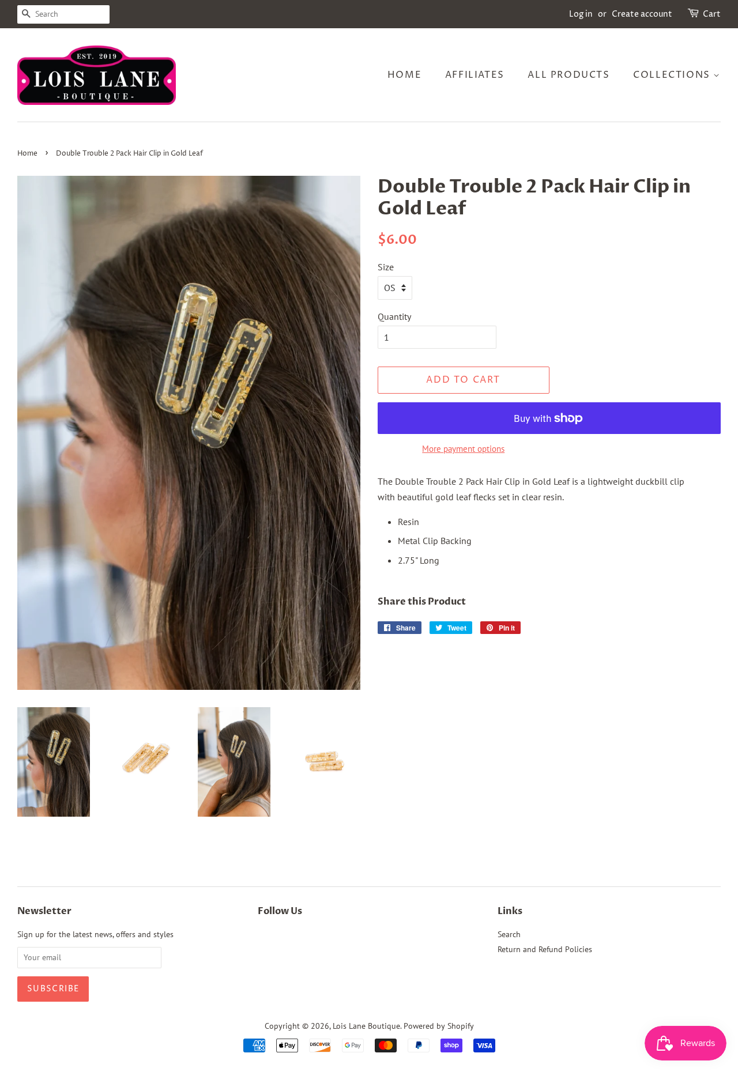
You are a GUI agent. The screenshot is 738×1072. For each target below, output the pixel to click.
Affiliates (474, 75)
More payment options (463, 448)
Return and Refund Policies (545, 949)
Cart (712, 14)
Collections (673, 75)
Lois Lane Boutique (366, 1026)
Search (509, 934)
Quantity (394, 316)
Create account (642, 14)
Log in (581, 14)
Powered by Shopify (439, 1026)
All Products (568, 75)
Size (386, 267)
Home (404, 75)
